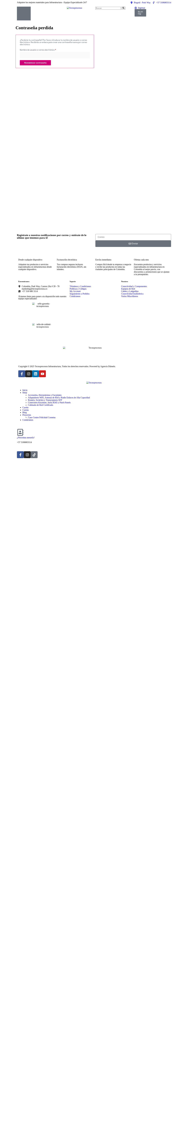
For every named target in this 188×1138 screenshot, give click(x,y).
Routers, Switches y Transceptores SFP (45, 400)
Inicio (24, 390)
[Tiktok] (34, 454)
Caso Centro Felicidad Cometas (41, 417)
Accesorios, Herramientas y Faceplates (45, 395)
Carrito (25, 407)
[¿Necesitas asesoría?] (20, 432)
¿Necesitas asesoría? (26, 437)
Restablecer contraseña (35, 63)
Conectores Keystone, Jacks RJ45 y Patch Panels (49, 402)
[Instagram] (28, 373)
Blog (24, 412)
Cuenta (25, 410)
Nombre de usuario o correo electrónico (42, 49)
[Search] (123, 8)
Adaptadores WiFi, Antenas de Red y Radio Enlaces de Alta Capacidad (59, 397)
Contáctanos (27, 420)
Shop (24, 392)
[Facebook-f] (21, 373)
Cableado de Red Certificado (40, 405)
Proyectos (26, 415)
